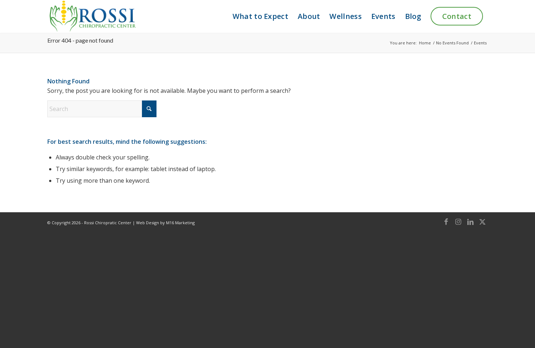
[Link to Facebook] (446, 221)
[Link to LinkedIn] (470, 221)
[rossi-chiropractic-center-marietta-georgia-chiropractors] (91, 16)
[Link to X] (482, 221)
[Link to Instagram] (458, 221)
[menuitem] (260, 16)
